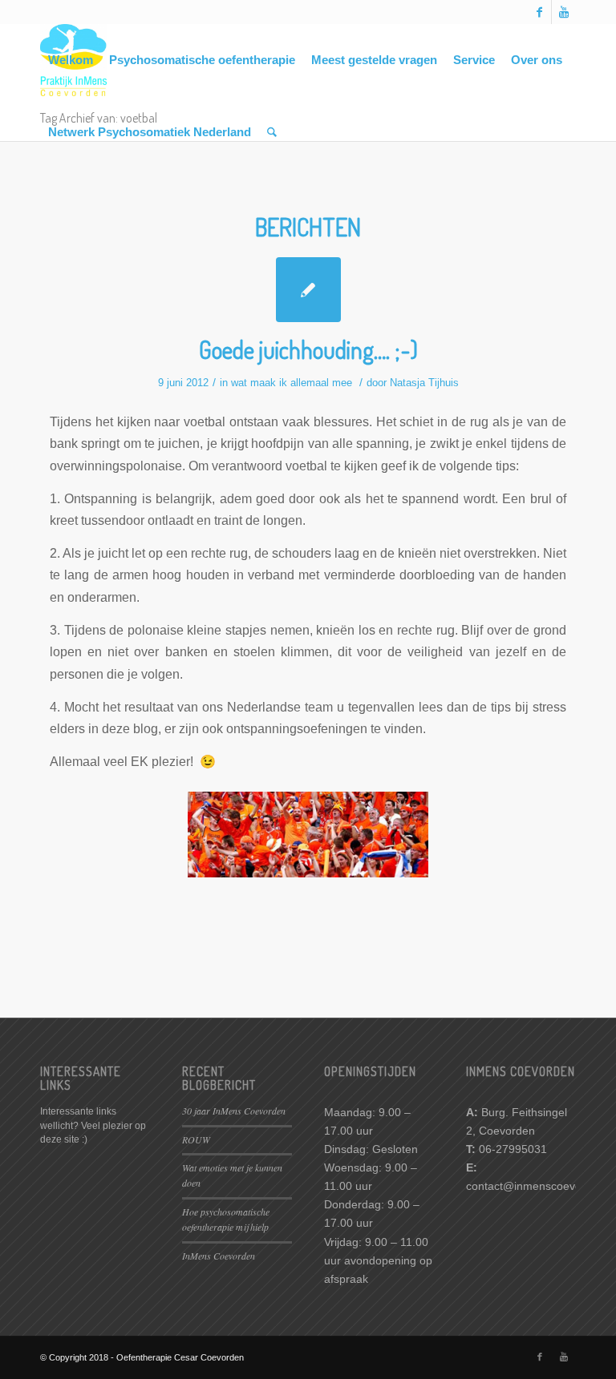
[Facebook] (539, 12)
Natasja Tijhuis (424, 383)
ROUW (196, 1139)
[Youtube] (564, 12)
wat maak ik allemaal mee (291, 383)
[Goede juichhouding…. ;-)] (308, 289)
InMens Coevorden (218, 1255)
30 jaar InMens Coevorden (234, 1110)
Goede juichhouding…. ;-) (308, 349)
